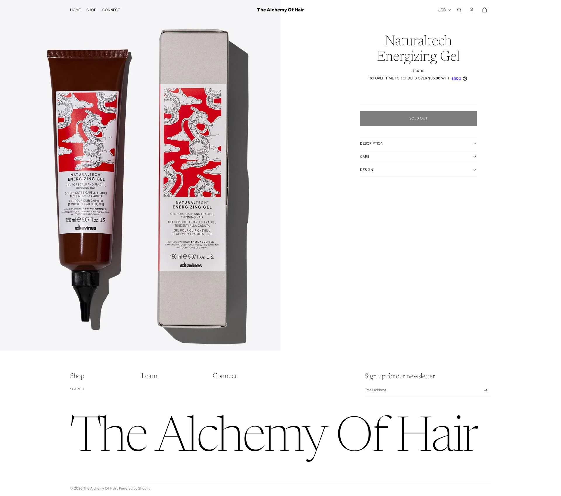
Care (364, 156)
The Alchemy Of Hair (100, 488)
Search (77, 389)
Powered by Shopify (134, 488)
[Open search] (459, 10)
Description (371, 143)
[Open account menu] (471, 10)
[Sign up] (486, 390)
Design (366, 169)
